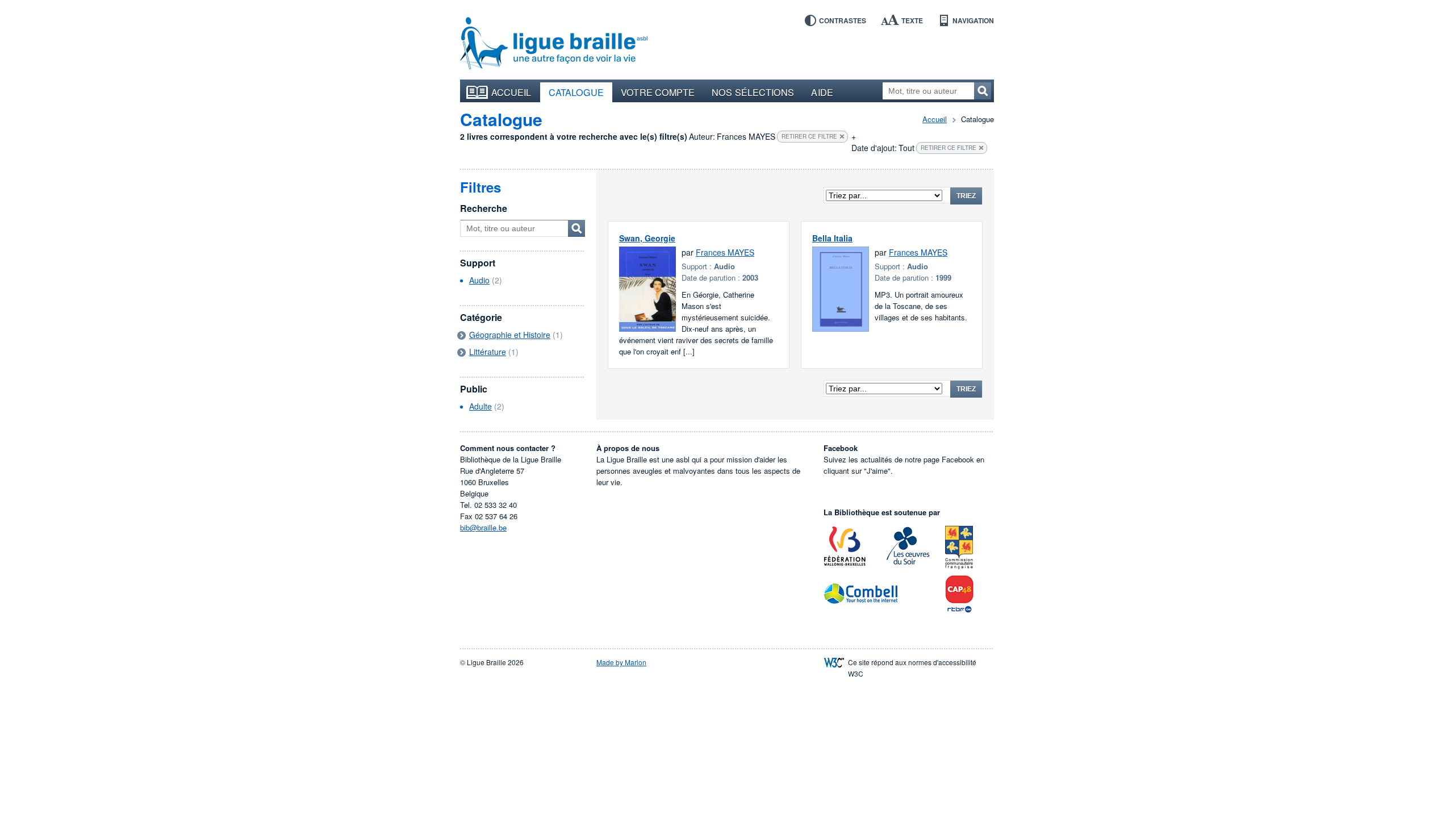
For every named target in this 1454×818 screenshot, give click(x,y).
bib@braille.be (483, 527)
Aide (822, 92)
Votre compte (658, 92)
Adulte (480, 406)
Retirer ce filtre (809, 136)
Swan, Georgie (647, 238)
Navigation (973, 20)
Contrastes (842, 20)
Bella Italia (832, 238)
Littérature (487, 351)
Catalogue (576, 92)
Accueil (511, 92)
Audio (479, 280)
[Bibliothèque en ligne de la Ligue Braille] (553, 43)
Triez (966, 196)
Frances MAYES (725, 252)
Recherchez (982, 90)
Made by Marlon (621, 662)
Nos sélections (753, 92)
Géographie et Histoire (509, 334)
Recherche (483, 208)
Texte (912, 20)
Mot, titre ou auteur (576, 228)
